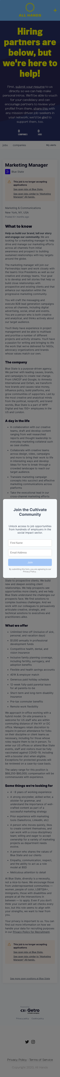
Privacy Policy (29, 571)
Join (30, 562)
